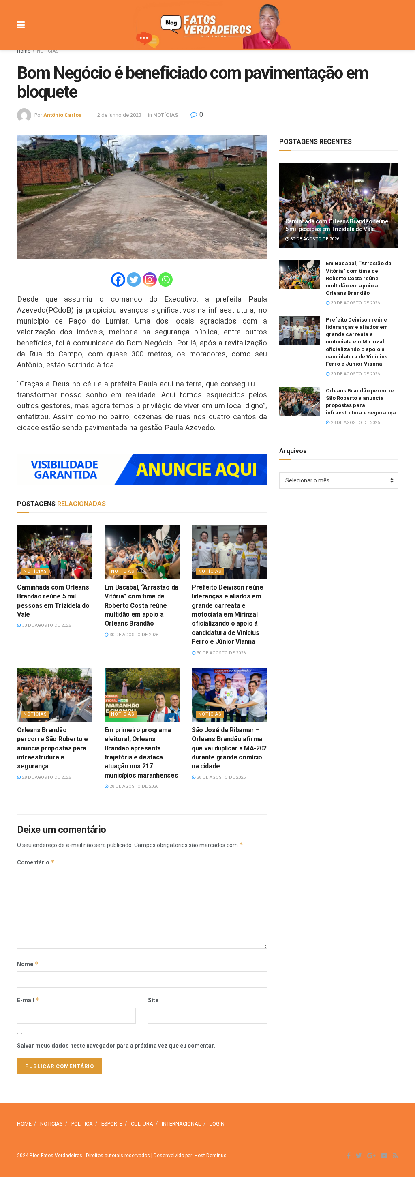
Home (23, 51)
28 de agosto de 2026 (46, 777)
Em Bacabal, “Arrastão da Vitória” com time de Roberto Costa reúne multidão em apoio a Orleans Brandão (141, 605)
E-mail (28, 1000)
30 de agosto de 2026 (46, 625)
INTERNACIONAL (181, 1124)
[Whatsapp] (165, 279)
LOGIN (217, 1124)
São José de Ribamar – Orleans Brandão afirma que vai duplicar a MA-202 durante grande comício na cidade (229, 748)
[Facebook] (118, 279)
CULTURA (142, 1124)
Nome (28, 964)
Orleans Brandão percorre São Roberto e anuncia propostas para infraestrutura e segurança (52, 748)
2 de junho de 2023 (119, 115)
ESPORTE (111, 1124)
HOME (24, 1124)
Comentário (36, 862)
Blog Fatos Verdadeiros (55, 1155)
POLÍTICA (82, 1124)
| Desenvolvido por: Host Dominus (188, 1155)
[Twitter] (134, 279)
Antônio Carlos (62, 115)
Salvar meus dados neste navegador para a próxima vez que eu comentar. (116, 1045)
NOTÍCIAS (47, 51)
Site (153, 1000)
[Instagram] (150, 279)
